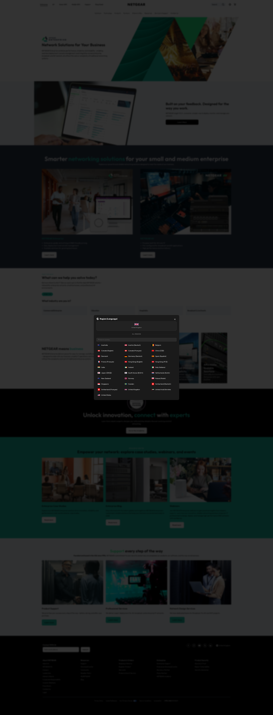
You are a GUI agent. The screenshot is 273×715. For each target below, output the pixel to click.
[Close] (175, 319)
